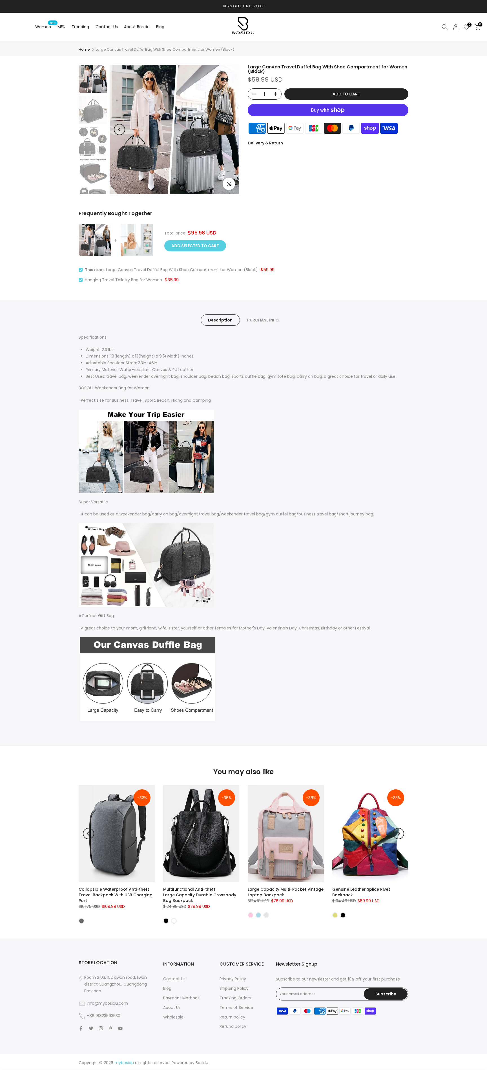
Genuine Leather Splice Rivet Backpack (361, 892)
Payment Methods (181, 998)
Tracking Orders (235, 998)
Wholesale (173, 1017)
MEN (61, 27)
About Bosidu (137, 27)
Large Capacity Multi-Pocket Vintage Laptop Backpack (286, 892)
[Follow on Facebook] (81, 1028)
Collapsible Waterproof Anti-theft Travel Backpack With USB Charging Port (115, 894)
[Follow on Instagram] (101, 1028)
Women (45, 26)
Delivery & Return (265, 143)
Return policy (232, 1017)
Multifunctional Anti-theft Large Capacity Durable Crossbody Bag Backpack (199, 894)
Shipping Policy (234, 988)
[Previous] (119, 129)
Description (220, 320)
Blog (160, 27)
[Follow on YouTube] (120, 1028)
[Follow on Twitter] (91, 1028)
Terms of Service (236, 1007)
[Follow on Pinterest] (110, 1028)
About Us (172, 1007)
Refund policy (233, 1026)
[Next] (229, 129)
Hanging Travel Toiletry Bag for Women (123, 280)
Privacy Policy (233, 979)
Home (84, 49)
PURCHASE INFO (263, 320)
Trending (80, 27)
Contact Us (107, 27)
